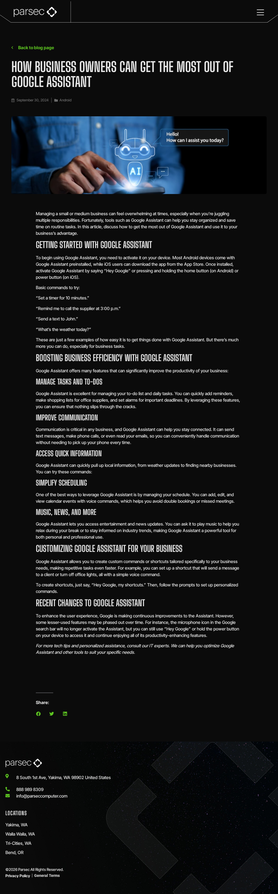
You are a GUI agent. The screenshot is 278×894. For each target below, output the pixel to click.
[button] (38, 714)
